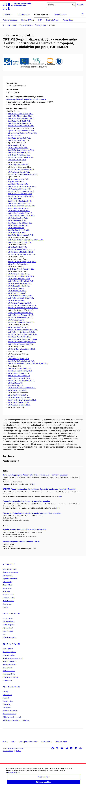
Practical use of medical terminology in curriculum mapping (26, 501)
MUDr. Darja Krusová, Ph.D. (18, 225)
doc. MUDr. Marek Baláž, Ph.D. (19, 121)
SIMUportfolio (46, 742)
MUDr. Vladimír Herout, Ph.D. (19, 172)
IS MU (5, 742)
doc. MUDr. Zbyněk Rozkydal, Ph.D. (21, 322)
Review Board (68, 20)
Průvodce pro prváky (9, 637)
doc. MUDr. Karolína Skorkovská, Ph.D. (22, 334)
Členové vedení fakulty (10, 572)
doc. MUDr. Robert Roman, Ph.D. (20, 317)
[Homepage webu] (17, 6)
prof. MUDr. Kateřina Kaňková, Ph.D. (21, 206)
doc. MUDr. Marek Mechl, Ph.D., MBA (22, 262)
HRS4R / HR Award (9, 661)
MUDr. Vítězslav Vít (15, 383)
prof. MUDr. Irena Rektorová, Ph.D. (21, 315)
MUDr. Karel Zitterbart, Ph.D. (18, 402)
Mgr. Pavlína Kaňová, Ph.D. (18, 208)
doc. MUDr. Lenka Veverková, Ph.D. (21, 381)
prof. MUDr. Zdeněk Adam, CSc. (20, 116)
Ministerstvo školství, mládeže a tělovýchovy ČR (26, 99)
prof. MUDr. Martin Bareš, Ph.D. (19, 123)
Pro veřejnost (11, 687)
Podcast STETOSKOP (10, 710)
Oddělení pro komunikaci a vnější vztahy (16, 720)
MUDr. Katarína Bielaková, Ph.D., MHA (22, 133)
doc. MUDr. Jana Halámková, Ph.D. (21, 169)
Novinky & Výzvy (27, 20)
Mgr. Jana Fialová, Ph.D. (17, 160)
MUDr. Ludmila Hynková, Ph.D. (19, 189)
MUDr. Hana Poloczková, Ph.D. (19, 303)
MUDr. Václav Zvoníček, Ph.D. (19, 405)
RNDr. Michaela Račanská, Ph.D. (20, 313)
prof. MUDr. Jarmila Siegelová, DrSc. (21, 332)
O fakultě (9, 564)
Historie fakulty (7, 585)
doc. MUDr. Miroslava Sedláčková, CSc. (23, 330)
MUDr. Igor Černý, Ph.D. (17, 145)
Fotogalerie (6, 704)
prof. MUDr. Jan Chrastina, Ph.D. (20, 194)
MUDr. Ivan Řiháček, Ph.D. (18, 327)
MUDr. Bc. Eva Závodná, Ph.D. (19, 397)
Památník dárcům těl (9, 714)
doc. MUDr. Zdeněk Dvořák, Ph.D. (20, 157)
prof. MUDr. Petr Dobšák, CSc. (19, 152)
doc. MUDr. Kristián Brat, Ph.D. (19, 138)
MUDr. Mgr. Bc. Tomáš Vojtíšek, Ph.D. (22, 388)
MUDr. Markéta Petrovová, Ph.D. (20, 296)
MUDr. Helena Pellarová (17, 293)
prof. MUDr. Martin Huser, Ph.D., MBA (22, 186)
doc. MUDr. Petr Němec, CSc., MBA (21, 276)
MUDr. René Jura (14, 199)
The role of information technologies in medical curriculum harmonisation (32, 513)
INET (13, 742)
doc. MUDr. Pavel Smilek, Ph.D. (19, 337)
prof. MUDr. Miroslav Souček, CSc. (21, 344)
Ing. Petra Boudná (14, 135)
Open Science (7, 668)
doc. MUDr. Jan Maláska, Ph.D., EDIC (22, 254)
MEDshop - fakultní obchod (12, 717)
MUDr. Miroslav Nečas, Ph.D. (19, 274)
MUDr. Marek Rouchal (16, 320)
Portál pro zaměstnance (28, 742)
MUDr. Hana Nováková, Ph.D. (19, 279)
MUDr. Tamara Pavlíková (17, 291)
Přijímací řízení (8, 628)
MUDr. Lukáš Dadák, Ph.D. (18, 148)
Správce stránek (8, 751)
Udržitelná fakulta (8, 601)
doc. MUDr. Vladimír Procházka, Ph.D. (22, 305)
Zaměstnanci (7, 604)
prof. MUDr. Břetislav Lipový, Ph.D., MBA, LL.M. (25, 240)
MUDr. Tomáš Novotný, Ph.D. (19, 286)
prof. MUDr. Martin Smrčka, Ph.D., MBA (22, 339)
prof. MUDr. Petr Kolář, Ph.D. (18, 213)
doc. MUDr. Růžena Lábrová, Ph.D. (21, 235)
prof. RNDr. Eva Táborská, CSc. (19, 368)
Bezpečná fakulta (8, 594)
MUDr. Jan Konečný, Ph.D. (18, 218)
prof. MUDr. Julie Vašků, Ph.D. (19, 378)
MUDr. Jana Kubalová (16, 228)
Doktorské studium (9, 655)
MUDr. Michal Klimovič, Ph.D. (19, 211)
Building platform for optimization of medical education (24, 529)
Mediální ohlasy (8, 701)
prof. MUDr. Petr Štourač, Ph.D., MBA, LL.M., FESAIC (27, 363)
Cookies (18, 751)
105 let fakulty (7, 582)
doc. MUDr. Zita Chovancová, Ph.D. (21, 191)
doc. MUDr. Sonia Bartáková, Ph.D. (21, 126)
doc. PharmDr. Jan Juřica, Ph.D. (20, 201)
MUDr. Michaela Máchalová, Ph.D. (20, 252)
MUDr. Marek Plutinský (16, 300)
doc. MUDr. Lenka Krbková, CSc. (20, 223)
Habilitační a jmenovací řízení (12, 658)
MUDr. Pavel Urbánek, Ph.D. (18, 373)
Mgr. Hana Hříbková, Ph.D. (18, 184)
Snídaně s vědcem (9, 671)
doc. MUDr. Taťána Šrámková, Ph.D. (21, 361)
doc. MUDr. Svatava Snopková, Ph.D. (22, 342)
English (80, 5)
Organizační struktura (10, 578)
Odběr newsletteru (9, 621)
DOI (33, 484)
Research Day (7, 680)
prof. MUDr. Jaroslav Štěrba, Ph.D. (20, 114)
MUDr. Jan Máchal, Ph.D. (17, 247)
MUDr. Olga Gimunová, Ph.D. (19, 165)
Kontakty (5, 607)
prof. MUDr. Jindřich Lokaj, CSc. (20, 242)
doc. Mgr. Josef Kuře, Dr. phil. (18, 230)
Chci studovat (11, 614)
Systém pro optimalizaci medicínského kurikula (21, 541)
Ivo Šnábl (11, 356)
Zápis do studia (8, 631)
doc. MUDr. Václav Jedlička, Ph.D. (20, 196)
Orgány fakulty (7, 575)
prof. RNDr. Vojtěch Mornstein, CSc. (21, 269)
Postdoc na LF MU (9, 674)
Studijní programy (8, 625)
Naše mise (6, 591)
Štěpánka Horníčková (16, 181)
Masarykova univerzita (15, 748)
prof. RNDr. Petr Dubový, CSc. (19, 155)
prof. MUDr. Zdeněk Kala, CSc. (19, 203)
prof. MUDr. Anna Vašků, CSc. (19, 376)
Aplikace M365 (61, 742)
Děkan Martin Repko (9, 569)
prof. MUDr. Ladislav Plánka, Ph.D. (21, 298)
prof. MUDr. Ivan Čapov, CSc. (19, 140)
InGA (40, 20)
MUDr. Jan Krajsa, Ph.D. (17, 220)
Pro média (6, 698)
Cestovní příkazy (52, 20)
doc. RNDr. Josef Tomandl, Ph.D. (20, 371)
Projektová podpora (10, 20)
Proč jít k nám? (8, 618)
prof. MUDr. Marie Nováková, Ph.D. (21, 281)
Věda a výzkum (11, 644)
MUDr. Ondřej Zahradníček (18, 395)
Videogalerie (7, 707)
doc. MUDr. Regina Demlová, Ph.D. (21, 150)
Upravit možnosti (11, 772)
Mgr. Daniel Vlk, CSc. (16, 385)
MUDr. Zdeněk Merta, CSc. (18, 264)
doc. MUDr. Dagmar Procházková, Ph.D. (23, 308)
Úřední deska (7, 588)
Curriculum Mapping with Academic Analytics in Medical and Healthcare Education (35, 475)
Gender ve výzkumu (9, 664)
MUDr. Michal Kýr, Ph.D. (17, 232)
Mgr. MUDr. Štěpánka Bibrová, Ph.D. (21, 131)
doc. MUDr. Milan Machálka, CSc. (20, 250)
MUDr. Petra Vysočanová (17, 390)
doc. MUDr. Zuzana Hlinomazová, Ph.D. (23, 174)
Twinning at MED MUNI (10, 677)
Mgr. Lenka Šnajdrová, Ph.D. (18, 359)
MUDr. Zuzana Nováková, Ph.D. (20, 283)
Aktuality (5, 691)
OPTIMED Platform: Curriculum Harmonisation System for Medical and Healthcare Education (39, 489)
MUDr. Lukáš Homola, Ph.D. (18, 179)
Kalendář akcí (7, 695)
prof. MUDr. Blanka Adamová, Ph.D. (21, 118)
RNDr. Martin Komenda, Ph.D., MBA (21, 216)
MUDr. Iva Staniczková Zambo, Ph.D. (21, 349)
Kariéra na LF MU (8, 598)
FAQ (4, 634)
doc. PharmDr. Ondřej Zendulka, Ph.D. (22, 400)
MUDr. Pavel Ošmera (16, 288)
